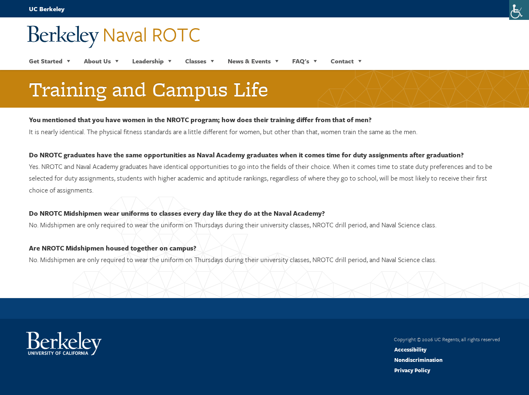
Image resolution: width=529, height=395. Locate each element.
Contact (342, 60)
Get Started (45, 60)
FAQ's (300, 60)
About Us (97, 60)
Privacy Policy (412, 370)
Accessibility (410, 349)
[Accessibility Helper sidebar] (519, 10)
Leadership (148, 60)
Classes (195, 60)
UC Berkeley (46, 8)
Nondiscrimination (418, 360)
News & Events (249, 60)
